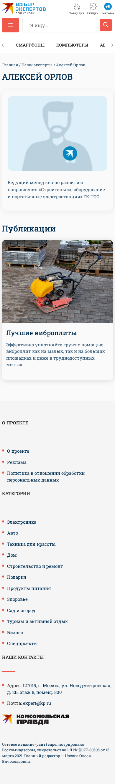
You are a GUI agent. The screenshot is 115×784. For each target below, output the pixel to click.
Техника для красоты (31, 544)
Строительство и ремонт (35, 566)
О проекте (18, 451)
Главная (10, 64)
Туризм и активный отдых (37, 621)
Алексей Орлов (70, 64)
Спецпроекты (22, 643)
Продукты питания (29, 588)
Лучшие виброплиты (41, 332)
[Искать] (106, 25)
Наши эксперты (37, 64)
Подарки (16, 577)
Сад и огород (21, 610)
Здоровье (17, 599)
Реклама (17, 462)
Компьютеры (72, 45)
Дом (12, 555)
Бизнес (15, 632)
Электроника (21, 522)
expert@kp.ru (37, 703)
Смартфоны (30, 45)
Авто (12, 533)
